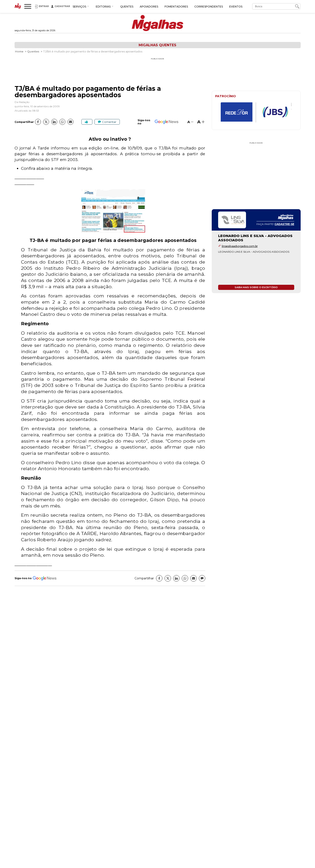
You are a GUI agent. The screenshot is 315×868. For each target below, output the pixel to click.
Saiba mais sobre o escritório (256, 287)
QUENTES (126, 6)
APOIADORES (149, 6)
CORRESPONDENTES (208, 6)
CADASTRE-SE (284, 224)
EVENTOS (235, 6)
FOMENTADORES (176, 6)
